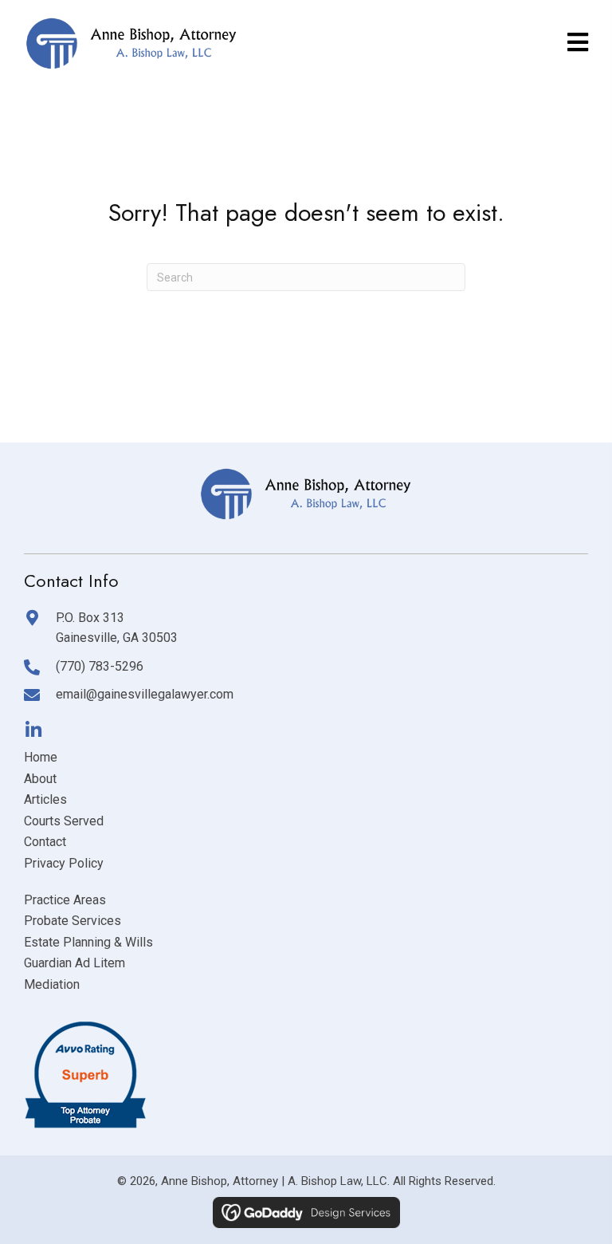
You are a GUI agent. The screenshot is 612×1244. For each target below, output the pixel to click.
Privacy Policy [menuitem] (64, 863)
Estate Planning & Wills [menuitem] (88, 942)
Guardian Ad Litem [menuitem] (74, 962)
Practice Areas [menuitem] (65, 899)
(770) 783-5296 (99, 666)
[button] (33, 730)
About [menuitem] (40, 778)
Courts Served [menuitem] (64, 821)
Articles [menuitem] (45, 799)
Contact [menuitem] (45, 841)
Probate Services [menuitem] (72, 920)
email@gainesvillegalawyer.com (144, 694)
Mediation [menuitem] (52, 984)
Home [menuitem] (40, 757)
